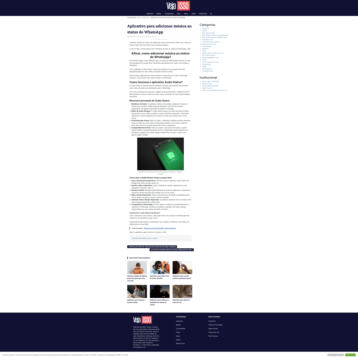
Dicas (179, 14)
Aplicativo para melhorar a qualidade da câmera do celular (159, 302)
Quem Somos (207, 88)
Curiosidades (169, 14)
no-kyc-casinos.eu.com (210, 62)
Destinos (205, 49)
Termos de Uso (213, 332)
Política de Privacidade (210, 86)
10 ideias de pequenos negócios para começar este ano (171, 250)
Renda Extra (203, 14)
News (186, 14)
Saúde (193, 14)
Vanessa (140, 36)
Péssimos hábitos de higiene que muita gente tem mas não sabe (137, 278)
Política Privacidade (215, 325)
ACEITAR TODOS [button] (351, 354)
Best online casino (208, 33)
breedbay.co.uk (207, 40)
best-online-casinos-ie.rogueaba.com (215, 35)
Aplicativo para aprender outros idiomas (160, 228)
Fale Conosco (207, 83)
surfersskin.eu (207, 69)
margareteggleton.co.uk (210, 57)
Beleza (159, 14)
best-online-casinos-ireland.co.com (214, 37)
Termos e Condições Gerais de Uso (214, 90)
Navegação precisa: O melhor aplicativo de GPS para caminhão (152, 247)
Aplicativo (150, 14)
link (157, 183)
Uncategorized (207, 71)
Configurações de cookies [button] (335, 355)
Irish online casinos (209, 55)
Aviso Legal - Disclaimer (210, 81)
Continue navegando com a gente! (145, 238)
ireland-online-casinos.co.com (212, 53)
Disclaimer (212, 321)
